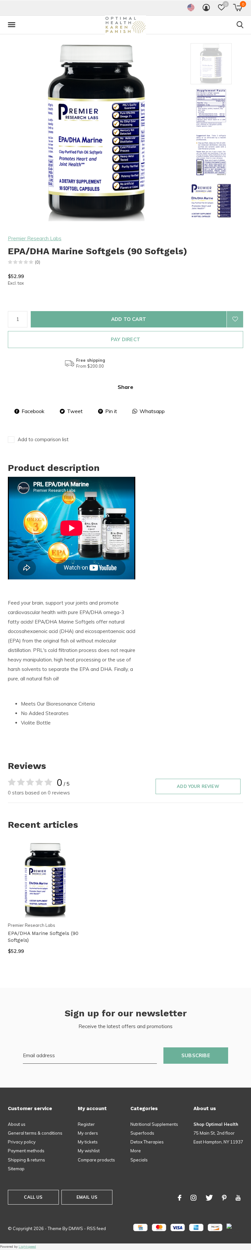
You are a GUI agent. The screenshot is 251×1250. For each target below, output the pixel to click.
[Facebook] (179, 1198)
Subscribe (195, 1055)
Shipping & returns (26, 1159)
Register (86, 1124)
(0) (37, 262)
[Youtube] (238, 1198)
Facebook (33, 411)
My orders (88, 1133)
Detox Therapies (147, 1141)
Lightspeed (27, 1246)
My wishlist (89, 1150)
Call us (33, 1197)
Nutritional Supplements (154, 1124)
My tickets (88, 1141)
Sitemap (16, 1168)
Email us (86, 1197)
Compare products (96, 1159)
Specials (139, 1159)
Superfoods (142, 1133)
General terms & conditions (35, 1133)
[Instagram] (193, 1198)
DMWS (76, 1228)
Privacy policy (22, 1141)
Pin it (111, 411)
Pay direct (125, 339)
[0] (237, 7)
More (135, 1150)
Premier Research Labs (34, 238)
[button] (13, 24)
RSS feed (96, 1228)
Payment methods (26, 1150)
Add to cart (128, 319)
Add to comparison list (43, 439)
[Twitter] (209, 1198)
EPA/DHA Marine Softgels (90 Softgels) (43, 936)
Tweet (75, 411)
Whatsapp (152, 411)
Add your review (198, 786)
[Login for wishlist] (235, 319)
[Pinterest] (224, 1198)
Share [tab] (125, 387)
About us (16, 1124)
